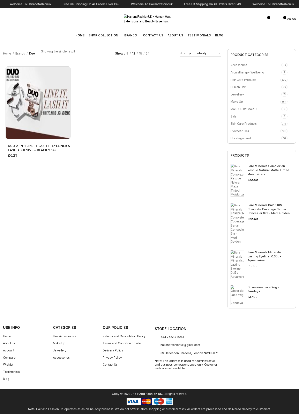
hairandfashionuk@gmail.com (180, 345)
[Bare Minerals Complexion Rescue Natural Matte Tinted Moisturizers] (237, 180)
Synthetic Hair (240, 131)
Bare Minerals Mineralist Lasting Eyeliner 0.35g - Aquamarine (265, 256)
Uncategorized (241, 138)
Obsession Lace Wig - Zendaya (263, 289)
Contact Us (110, 364)
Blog (6, 378)
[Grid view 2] (159, 53)
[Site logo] (149, 18)
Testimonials (11, 371)
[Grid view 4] (172, 53)
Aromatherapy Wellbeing (247, 72)
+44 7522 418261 (172, 336)
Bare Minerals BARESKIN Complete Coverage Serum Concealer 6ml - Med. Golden (268, 209)
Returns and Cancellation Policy (124, 336)
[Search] (4, 19)
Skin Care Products (244, 123)
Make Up (237, 101)
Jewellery (237, 94)
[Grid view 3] (165, 53)
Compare (9, 357)
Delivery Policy (113, 350)
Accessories (239, 65)
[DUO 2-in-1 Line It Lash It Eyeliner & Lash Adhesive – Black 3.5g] (38, 103)
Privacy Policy (112, 357)
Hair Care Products (243, 79)
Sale (234, 116)
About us (9, 343)
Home (7, 53)
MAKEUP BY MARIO (244, 109)
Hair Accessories (64, 336)
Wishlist (8, 364)
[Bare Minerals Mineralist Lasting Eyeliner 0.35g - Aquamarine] (237, 264)
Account (8, 350)
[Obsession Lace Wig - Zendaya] (237, 295)
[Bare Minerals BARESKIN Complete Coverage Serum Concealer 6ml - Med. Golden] (237, 223)
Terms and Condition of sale (122, 343)
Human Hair (238, 87)
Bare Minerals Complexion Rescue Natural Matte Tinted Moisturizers (268, 170)
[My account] (275, 19)
